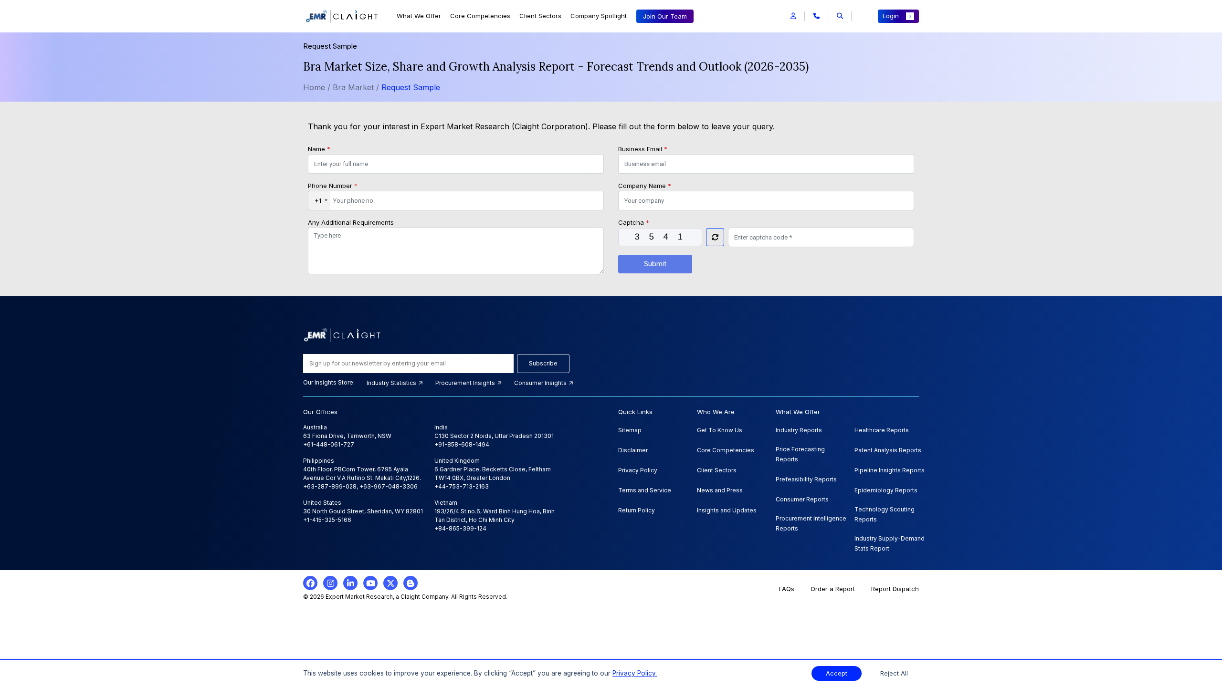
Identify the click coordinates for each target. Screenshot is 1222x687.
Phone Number (333, 185)
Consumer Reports (802, 499)
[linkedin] (350, 583)
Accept (836, 673)
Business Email (642, 149)
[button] (793, 16)
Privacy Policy (637, 470)
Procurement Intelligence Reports (811, 523)
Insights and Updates (727, 510)
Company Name (644, 185)
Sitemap (630, 430)
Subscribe (543, 363)
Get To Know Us (719, 430)
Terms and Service (644, 490)
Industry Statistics (392, 382)
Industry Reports (799, 430)
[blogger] (410, 583)
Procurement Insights (465, 382)
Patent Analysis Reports (887, 450)
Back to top (23, 649)
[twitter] (390, 583)
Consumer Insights (541, 382)
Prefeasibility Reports (806, 479)
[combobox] (319, 200)
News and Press (720, 490)
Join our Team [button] (665, 16)
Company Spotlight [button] (598, 16)
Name (319, 149)
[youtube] (370, 583)
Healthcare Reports (881, 430)
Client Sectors (540, 16)
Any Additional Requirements (351, 222)
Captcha (633, 222)
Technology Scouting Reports (884, 514)
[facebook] (310, 583)
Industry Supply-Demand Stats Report (889, 543)
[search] (840, 16)
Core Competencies (480, 16)
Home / (316, 87)
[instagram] (330, 583)
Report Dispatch (895, 589)
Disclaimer (633, 450)
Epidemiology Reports (885, 490)
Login (891, 16)
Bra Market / (357, 87)
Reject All (894, 673)
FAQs (786, 589)
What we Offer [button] (419, 16)
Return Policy (636, 510)
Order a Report (833, 589)
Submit (655, 263)
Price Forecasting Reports (800, 454)
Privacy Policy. (634, 673)
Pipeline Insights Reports (889, 470)
